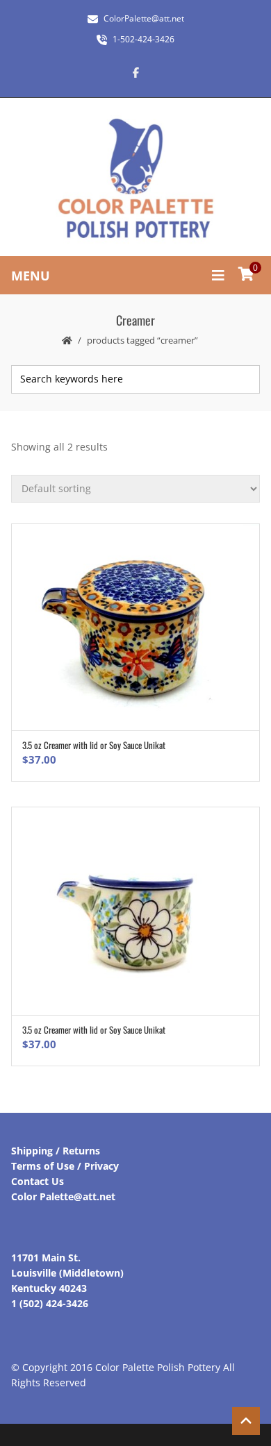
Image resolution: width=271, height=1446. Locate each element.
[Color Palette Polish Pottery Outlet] (135, 179)
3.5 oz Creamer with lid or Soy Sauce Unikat (93, 745)
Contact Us (37, 1181)
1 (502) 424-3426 (49, 1303)
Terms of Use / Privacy (65, 1165)
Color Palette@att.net (63, 1196)
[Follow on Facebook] (135, 72)
